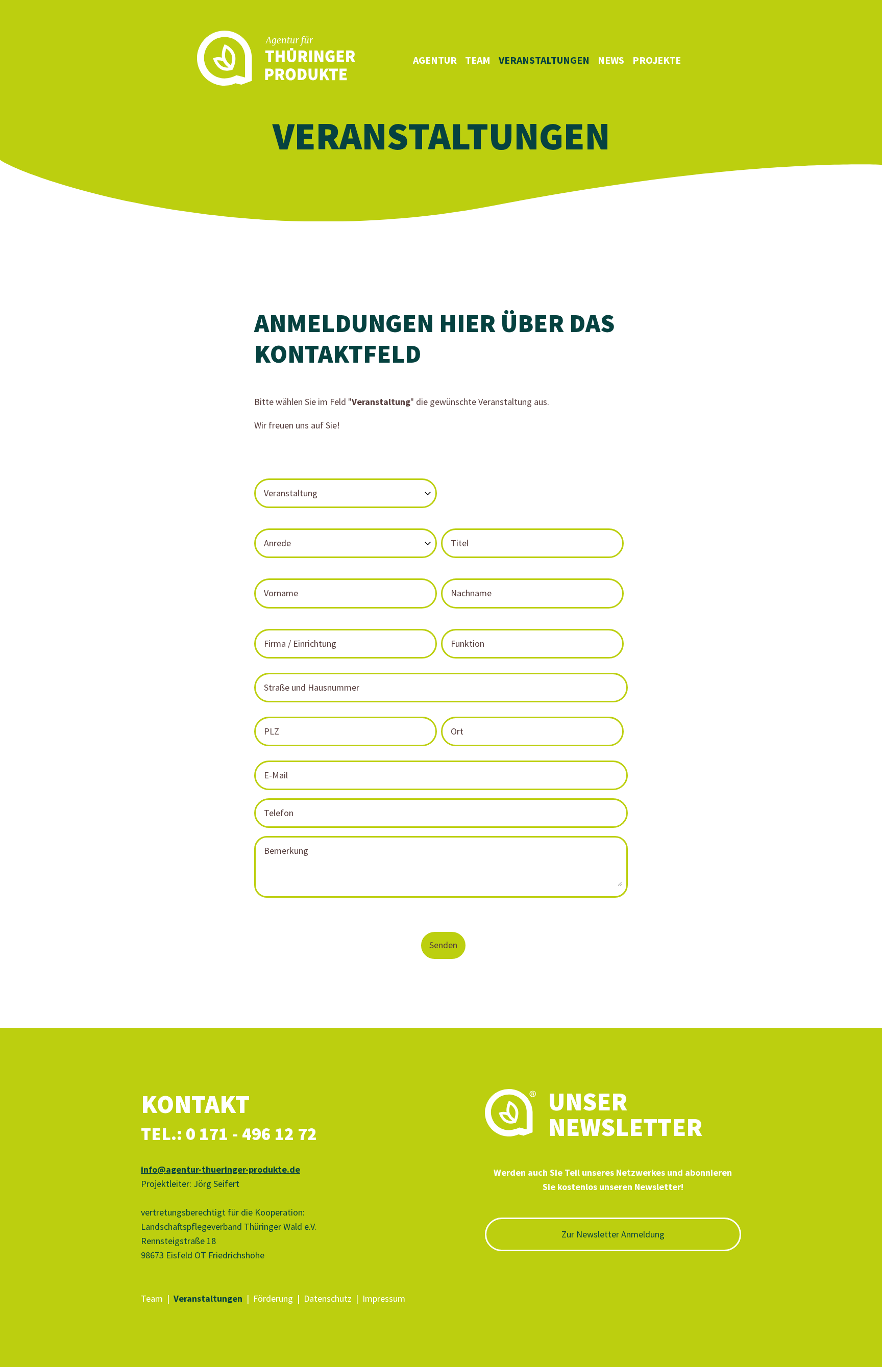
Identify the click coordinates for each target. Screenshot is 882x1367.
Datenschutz (328, 1298)
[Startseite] (276, 60)
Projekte (656, 60)
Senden (443, 945)
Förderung (273, 1298)
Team (478, 60)
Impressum (383, 1298)
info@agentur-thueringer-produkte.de (220, 1169)
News (611, 60)
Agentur (435, 60)
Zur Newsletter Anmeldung (613, 1234)
